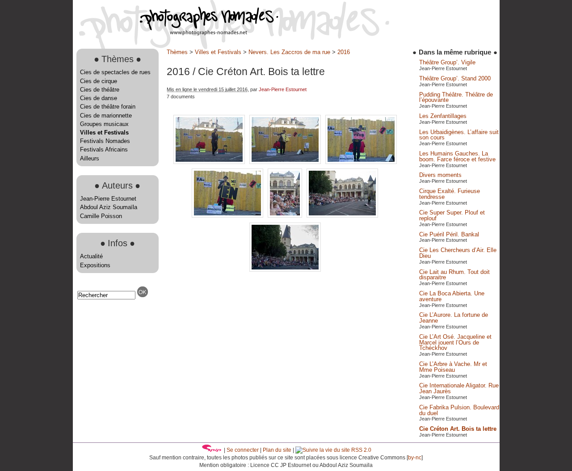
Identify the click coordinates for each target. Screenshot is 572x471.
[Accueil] (175, 33)
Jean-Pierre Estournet (108, 198)
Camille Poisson (101, 216)
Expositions (95, 265)
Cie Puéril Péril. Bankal (449, 234)
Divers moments (440, 175)
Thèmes (177, 52)
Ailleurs (89, 158)
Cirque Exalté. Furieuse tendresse (449, 194)
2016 (343, 52)
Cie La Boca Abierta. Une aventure (451, 296)
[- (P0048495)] (286, 162)
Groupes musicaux (104, 124)
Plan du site (277, 450)
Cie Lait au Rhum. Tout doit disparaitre (454, 275)
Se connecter (243, 450)
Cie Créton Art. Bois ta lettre (457, 428)
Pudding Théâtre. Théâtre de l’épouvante (456, 97)
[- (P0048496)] (361, 162)
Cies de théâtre (99, 89)
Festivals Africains (104, 149)
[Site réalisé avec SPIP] (212, 450)
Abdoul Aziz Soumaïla (108, 207)
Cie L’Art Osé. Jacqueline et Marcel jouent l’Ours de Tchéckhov (455, 342)
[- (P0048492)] (210, 162)
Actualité (91, 256)
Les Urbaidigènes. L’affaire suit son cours (459, 135)
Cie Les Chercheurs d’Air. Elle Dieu (457, 253)
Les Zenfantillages (443, 116)
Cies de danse (98, 98)
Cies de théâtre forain (107, 106)
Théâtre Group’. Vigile (447, 62)
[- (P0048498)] (285, 215)
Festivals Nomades (105, 141)
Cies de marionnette (106, 115)
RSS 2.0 (360, 450)
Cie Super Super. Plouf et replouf (452, 215)
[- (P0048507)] (285, 269)
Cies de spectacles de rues (115, 72)
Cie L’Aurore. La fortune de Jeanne (453, 317)
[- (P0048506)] (342, 215)
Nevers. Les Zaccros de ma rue (289, 52)
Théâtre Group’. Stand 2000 (455, 78)
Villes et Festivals (104, 132)
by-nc (414, 457)
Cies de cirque (98, 81)
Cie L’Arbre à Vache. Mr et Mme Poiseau (453, 367)
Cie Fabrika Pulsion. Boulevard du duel (459, 410)
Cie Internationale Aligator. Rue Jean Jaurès (459, 388)
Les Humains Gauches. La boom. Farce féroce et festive (457, 156)
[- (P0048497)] (228, 215)
